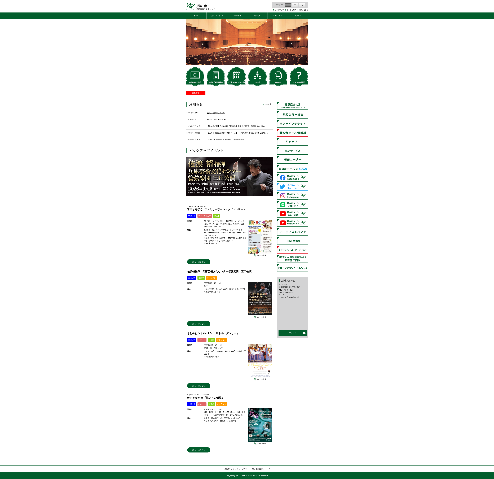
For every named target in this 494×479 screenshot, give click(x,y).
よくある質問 (291, 10)
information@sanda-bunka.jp (289, 297)
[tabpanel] (247, 42)
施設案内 (257, 16)
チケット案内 (277, 16)
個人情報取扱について (261, 469)
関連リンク (229, 469)
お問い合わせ (303, 10)
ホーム (196, 16)
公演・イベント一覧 (216, 16)
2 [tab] (247, 64)
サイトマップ (279, 10)
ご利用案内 (237, 16)
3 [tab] (249, 64)
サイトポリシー (243, 469)
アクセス (298, 16)
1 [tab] (244, 64)
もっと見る (268, 104)
